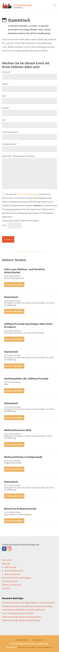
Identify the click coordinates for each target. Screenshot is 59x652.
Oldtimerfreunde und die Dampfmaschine (21, 616)
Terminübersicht (10, 581)
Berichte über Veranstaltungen (16, 577)
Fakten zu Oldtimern (11, 584)
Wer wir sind (10, 567)
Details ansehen (14, 284)
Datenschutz (22, 639)
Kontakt (6, 588)
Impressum (37, 639)
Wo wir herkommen (14, 570)
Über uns (6, 563)
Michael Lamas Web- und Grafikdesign (35, 647)
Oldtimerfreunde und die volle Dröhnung (21, 620)
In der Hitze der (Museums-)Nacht (18, 613)
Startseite (7, 560)
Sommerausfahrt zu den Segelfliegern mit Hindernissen (28, 602)
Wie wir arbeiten (12, 574)
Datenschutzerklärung (27, 194)
